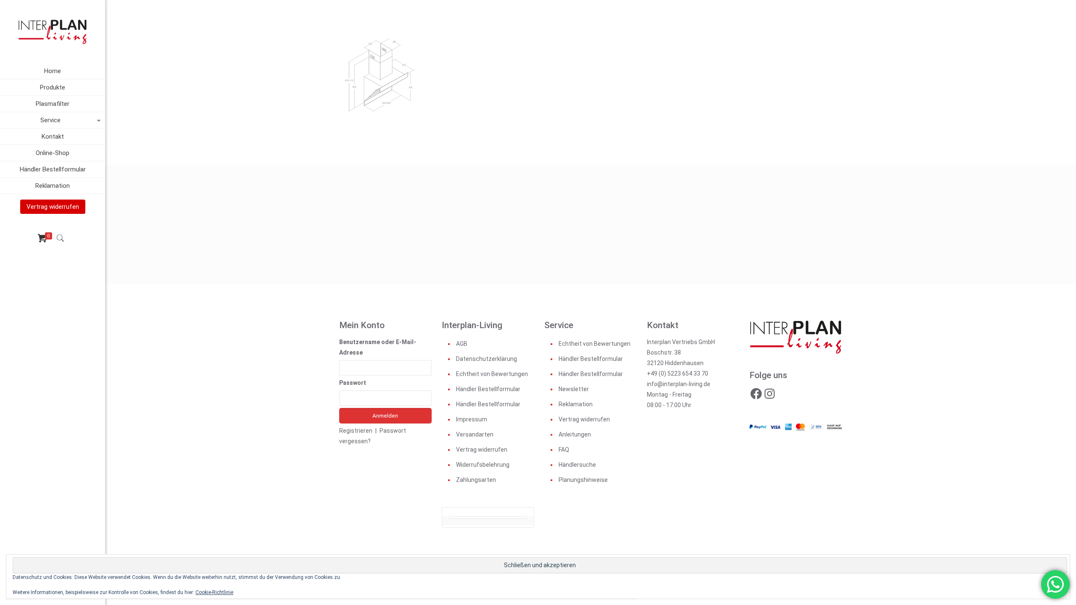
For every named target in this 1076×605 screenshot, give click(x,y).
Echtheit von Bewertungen (492, 374)
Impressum (471, 419)
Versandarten (474, 434)
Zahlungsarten (476, 479)
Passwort (352, 382)
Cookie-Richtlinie (214, 592)
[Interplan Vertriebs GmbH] (52, 31)
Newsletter (574, 389)
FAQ (564, 449)
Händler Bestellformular (488, 389)
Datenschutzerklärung (486, 358)
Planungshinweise (583, 479)
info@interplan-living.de (678, 384)
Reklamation (576, 404)
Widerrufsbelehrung (482, 464)
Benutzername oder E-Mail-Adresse (377, 347)
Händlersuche (577, 464)
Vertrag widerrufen (481, 449)
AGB (461, 343)
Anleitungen (575, 434)
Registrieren (355, 430)
